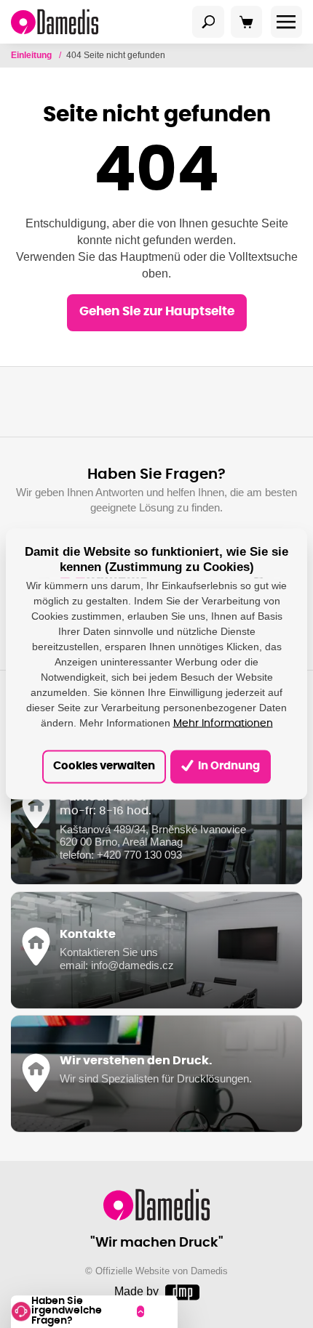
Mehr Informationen (223, 723)
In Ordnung (228, 766)
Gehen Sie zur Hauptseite (156, 311)
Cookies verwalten (104, 766)
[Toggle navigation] (208, 22)
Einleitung (32, 55)
